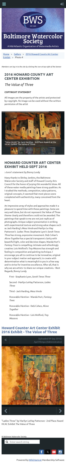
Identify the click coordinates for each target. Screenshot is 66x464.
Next (60, 411)
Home (6, 54)
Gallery (17, 54)
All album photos (6, 340)
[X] (47, 452)
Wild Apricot (35, 459)
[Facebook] (41, 452)
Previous (6, 411)
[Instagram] (60, 452)
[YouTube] (54, 452)
